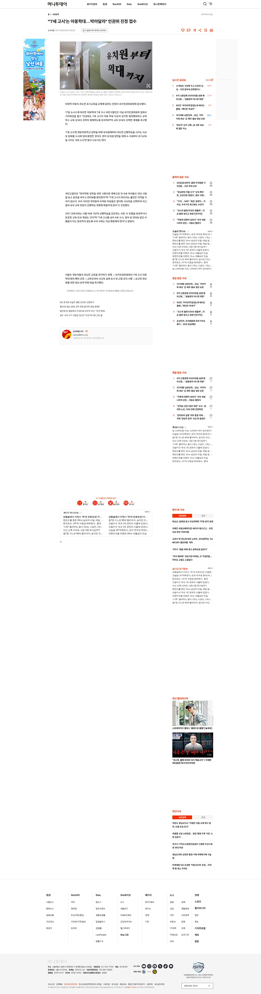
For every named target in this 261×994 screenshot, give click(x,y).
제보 (197, 934)
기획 (147, 921)
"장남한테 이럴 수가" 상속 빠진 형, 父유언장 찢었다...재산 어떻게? (190, 195)
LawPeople (101, 934)
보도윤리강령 (159, 984)
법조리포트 (100, 908)
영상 (196, 915)
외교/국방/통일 (77, 915)
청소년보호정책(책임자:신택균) (90, 984)
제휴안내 (123, 984)
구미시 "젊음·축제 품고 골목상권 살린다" (190, 549)
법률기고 (99, 941)
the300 (117, 4)
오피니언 (185, 934)
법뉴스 (98, 902)
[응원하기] (86, 331)
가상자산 (50, 921)
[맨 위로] (255, 982)
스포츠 (198, 901)
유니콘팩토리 (159, 4)
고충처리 (149, 984)
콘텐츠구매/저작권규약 (136, 984)
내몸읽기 (124, 908)
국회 (73, 902)
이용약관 (106, 984)
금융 (172, 902)
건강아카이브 (126, 921)
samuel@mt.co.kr (80, 335)
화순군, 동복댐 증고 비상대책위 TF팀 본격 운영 (192, 521)
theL (129, 4)
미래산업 (174, 934)
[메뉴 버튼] (210, 4)
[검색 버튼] (205, 4)
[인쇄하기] (211, 30)
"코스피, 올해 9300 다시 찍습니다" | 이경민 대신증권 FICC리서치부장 (191, 761)
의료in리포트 (125, 915)
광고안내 (114, 984)
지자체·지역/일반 (78, 921)
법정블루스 (100, 921)
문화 (183, 921)
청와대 (74, 908)
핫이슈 (148, 908)
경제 (183, 902)
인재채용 (59, 984)
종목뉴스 (50, 908)
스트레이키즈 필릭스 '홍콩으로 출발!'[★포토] (192, 728)
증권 (105, 4)
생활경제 (185, 908)
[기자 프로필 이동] (66, 334)
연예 (197, 895)
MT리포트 (92, 4)
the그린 (124, 934)
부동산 (173, 921)
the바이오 (142, 4)
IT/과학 (173, 928)
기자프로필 (200, 928)
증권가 (49, 928)
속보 (172, 941)
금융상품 (50, 915)
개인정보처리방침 (70, 984)
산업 (172, 908)
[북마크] (205, 30)
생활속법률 (100, 915)
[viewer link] (148, 85)
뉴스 (122, 902)
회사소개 (51, 984)
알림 (197, 941)
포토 (196, 921)
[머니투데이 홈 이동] (57, 962)
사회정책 (55, 14)
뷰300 (74, 928)
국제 (183, 928)
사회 (172, 915)
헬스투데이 (125, 928)
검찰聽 (99, 928)
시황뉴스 (50, 902)
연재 (147, 915)
